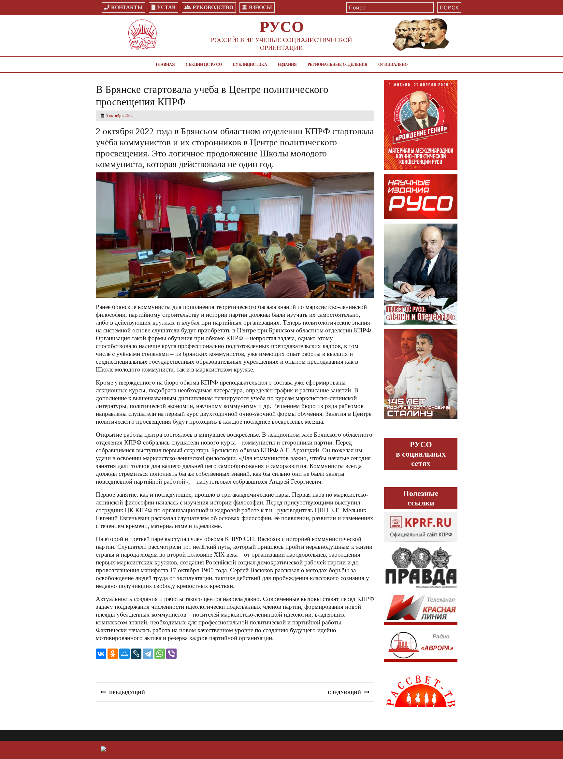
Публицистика (250, 64)
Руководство (213, 7)
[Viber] (171, 654)
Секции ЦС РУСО (204, 64)
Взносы (260, 7)
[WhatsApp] (159, 654)
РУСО (282, 26)
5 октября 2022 (119, 115)
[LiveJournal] (136, 654)
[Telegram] (148, 654)
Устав (166, 7)
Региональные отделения (338, 64)
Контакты (127, 7)
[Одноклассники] (113, 654)
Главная (165, 64)
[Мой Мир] (124, 654)
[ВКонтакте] (101, 654)
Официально (393, 64)
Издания (287, 64)
